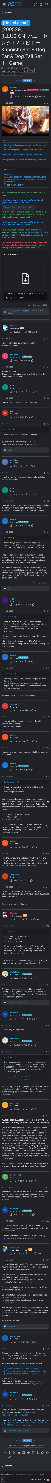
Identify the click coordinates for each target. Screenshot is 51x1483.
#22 (47, 1221)
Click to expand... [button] (26, 1079)
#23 (47, 1260)
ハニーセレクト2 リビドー (12, 74)
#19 (47, 1051)
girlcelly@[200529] (27, 71)
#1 (48, 103)
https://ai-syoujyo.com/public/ (15, 1415)
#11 (47, 717)
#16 (47, 926)
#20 (47, 1116)
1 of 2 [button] (18, 81)
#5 (48, 424)
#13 (47, 776)
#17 (47, 985)
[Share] (44, 103)
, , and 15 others (25, 312)
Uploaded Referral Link (12, 235)
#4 (48, 398)
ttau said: (8, 429)
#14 (47, 854)
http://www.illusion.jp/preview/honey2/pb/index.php (24, 1371)
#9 (48, 611)
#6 (48, 473)
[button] (4, 4)
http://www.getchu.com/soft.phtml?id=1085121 (24, 150)
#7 (48, 501)
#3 (48, 367)
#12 (47, 748)
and (16, 1002)
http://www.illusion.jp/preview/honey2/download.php (24, 1373)
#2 (48, 339)
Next (26, 81)
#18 (47, 1025)
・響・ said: (9, 674)
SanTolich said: (10, 782)
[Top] (44, 1479)
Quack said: (9, 617)
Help (40, 1479)
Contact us (32, 1479)
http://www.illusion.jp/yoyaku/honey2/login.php (22, 1368)
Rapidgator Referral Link (35, 232)
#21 (47, 1187)
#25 (47, 1406)
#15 (47, 887)
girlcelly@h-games (9, 71)
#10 (47, 668)
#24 (47, 1349)
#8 (48, 532)
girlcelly (32, 68)
